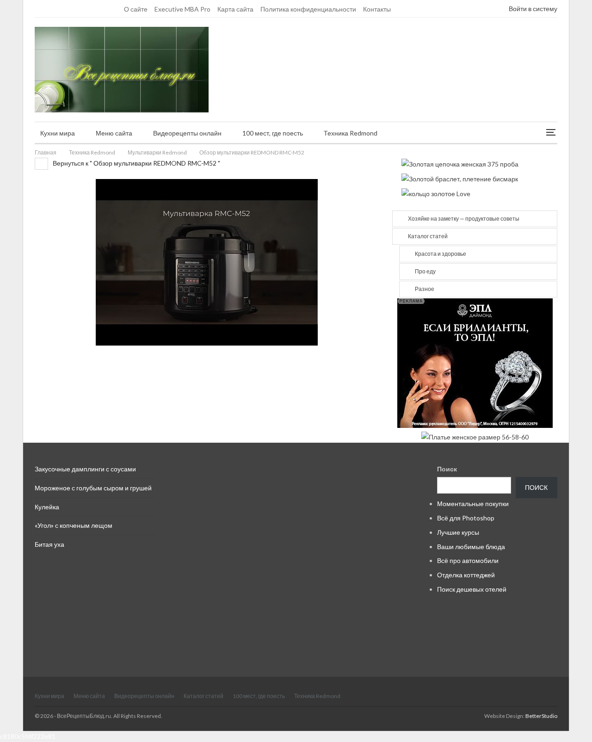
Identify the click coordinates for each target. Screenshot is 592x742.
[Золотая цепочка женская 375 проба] (459, 163)
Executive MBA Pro (182, 9)
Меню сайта (114, 133)
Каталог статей (428, 236)
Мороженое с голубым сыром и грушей (93, 488)
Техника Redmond (350, 133)
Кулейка (47, 507)
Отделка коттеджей (466, 575)
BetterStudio (541, 715)
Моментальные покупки (473, 503)
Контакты (377, 9)
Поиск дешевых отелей (471, 589)
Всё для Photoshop (465, 518)
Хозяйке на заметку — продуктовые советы (463, 218)
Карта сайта (235, 9)
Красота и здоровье (440, 253)
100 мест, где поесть (272, 133)
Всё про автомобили (468, 560)
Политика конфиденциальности (308, 9)
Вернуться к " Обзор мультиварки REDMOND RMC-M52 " (135, 163)
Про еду (425, 271)
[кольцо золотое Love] (435, 193)
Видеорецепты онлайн (187, 133)
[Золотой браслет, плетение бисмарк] (459, 178)
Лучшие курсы (458, 532)
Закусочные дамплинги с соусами (85, 469)
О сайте (136, 9)
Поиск (447, 469)
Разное (424, 288)
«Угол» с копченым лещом (73, 525)
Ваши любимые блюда (471, 546)
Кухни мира (57, 133)
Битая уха (49, 544)
